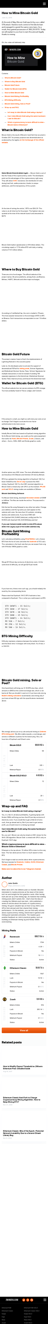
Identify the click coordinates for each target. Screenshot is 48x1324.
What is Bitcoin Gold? (13, 78)
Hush (14, 438)
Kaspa (4, 1314)
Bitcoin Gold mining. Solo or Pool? (17, 104)
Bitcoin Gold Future (12, 85)
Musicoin (20, 862)
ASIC (15, 180)
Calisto (27, 862)
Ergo (3, 1317)
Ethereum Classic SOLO (31, 1311)
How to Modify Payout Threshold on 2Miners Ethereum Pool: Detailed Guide (23, 1067)
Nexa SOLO (27, 1320)
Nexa (3, 1320)
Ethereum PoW (6, 1308)
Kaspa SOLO (28, 1314)
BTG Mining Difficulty (13, 100)
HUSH (33, 862)
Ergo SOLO (27, 1317)
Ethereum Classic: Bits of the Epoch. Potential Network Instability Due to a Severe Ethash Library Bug (23, 1133)
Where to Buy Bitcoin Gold (15, 81)
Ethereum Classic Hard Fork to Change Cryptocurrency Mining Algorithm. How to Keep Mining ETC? (21, 1100)
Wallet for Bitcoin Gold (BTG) (16, 89)
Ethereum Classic (7, 1311)
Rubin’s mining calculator (11, 695)
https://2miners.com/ (16, 885)
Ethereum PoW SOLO (31, 1308)
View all (24, 1030)
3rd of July (21, 481)
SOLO (11, 489)
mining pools (24, 368)
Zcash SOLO (28, 1323)
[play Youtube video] (24, 57)
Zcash (31, 438)
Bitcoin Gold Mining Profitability (17, 96)
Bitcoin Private (22, 438)
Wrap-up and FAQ (12, 107)
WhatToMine (30, 539)
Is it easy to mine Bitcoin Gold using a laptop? (25, 112)
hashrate (33, 541)
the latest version (33, 498)
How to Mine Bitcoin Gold (14, 93)
